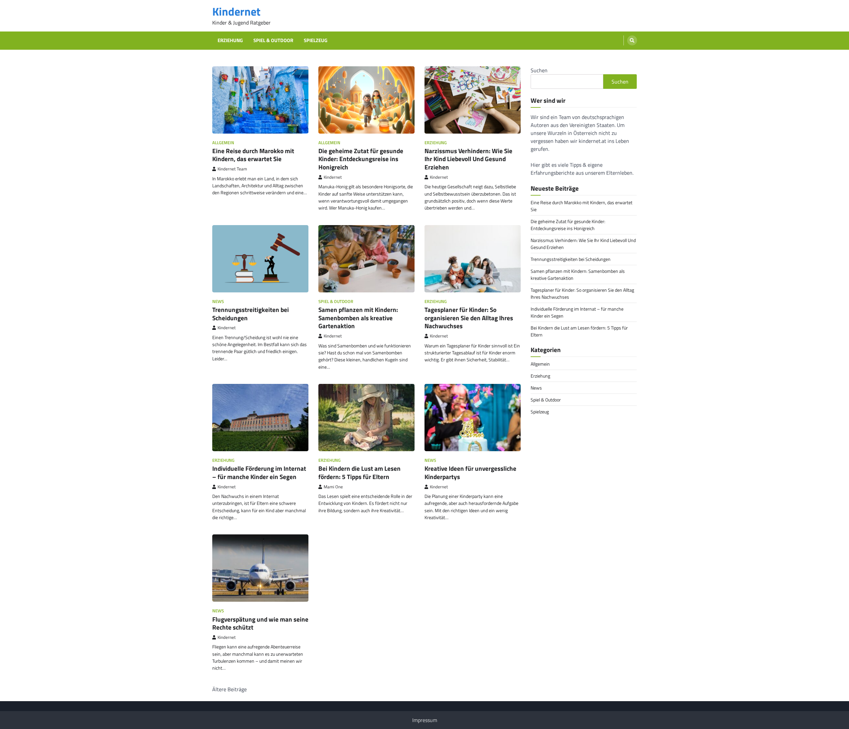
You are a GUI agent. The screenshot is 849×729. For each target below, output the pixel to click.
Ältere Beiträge (229, 689)
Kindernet (236, 11)
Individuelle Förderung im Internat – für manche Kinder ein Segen (259, 472)
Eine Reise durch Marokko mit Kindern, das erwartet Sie (253, 155)
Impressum (424, 720)
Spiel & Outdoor (273, 40)
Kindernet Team (232, 169)
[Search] (632, 40)
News (218, 301)
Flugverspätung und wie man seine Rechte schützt (260, 623)
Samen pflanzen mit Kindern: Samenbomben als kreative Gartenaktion (358, 318)
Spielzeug (315, 40)
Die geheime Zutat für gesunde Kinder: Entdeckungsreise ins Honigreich (360, 159)
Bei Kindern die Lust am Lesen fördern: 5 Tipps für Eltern (359, 472)
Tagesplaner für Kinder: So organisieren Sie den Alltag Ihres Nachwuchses (468, 318)
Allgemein (223, 142)
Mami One (333, 487)
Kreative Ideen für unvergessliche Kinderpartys (470, 472)
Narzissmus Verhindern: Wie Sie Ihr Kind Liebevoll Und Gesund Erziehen (468, 159)
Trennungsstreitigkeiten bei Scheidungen (250, 314)
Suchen (539, 70)
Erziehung (230, 40)
